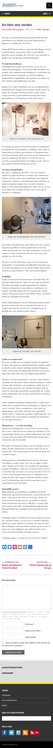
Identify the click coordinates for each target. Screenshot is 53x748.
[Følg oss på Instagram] (19, 734)
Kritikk (39, 29)
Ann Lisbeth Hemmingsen (13, 29)
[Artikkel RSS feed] (26, 734)
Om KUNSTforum (9, 700)
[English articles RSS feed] (35, 734)
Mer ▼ (46, 14)
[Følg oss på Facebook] (5, 734)
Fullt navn (29, 624)
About (4, 705)
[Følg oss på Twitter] (12, 734)
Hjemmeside (30, 637)
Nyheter (46, 29)
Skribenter (6, 695)
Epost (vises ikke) (32, 631)
